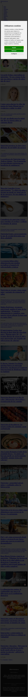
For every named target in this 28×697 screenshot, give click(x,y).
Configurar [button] (14, 53)
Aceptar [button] (14, 47)
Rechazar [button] (14, 50)
